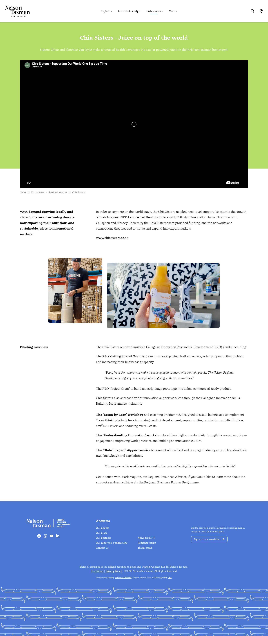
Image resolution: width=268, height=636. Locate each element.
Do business (153, 11)
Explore (105, 11)
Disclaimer (97, 571)
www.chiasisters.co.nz (112, 238)
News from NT (146, 537)
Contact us (102, 547)
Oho (170, 578)
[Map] (261, 11)
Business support (58, 192)
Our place (101, 532)
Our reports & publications (111, 542)
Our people (102, 527)
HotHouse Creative (123, 578)
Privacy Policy (113, 571)
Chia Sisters (78, 192)
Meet (172, 11)
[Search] (252, 11)
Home (23, 192)
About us (103, 521)
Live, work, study (128, 11)
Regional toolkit (147, 542)
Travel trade (145, 547)
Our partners (103, 537)
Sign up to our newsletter (207, 539)
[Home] (15, 11)
